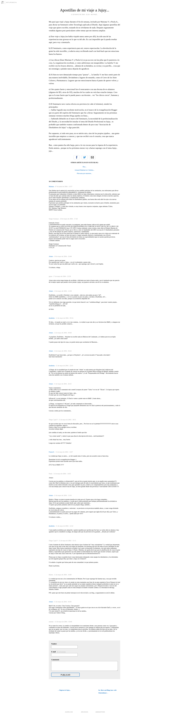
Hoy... (84, 167)
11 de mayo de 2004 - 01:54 (80, 14)
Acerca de (69, 712)
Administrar (100, 712)
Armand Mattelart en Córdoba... (84, 170)
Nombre (54, 644)
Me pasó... (94, 14)
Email (92, 157)
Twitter (84, 157)
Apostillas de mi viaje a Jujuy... (84, 10)
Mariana (51, 186)
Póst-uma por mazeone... (84, 173)
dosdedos (52, 318)
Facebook (77, 157)
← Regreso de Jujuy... (64, 690)
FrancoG (52, 452)
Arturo (51, 256)
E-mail (58, 652)
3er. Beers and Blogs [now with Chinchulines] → (107, 691)
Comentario (55, 660)
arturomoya (11, 2)
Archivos (84, 712)
